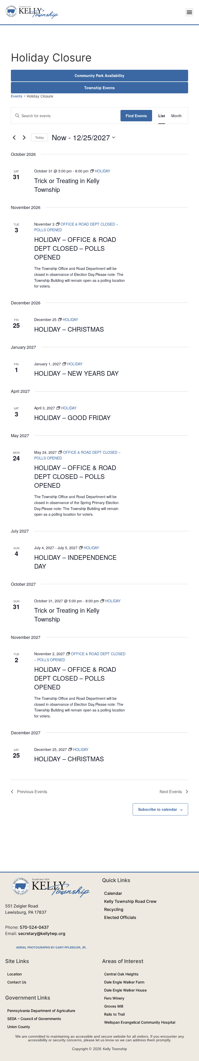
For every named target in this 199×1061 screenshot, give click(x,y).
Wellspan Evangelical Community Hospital (139, 1022)
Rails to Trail (114, 1014)
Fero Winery (114, 998)
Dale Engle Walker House (125, 990)
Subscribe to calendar (157, 809)
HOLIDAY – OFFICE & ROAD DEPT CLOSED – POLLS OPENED (75, 248)
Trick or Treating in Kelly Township (67, 185)
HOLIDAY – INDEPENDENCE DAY (75, 561)
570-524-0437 (34, 927)
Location (14, 974)
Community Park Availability (99, 75)
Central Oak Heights (121, 974)
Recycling (113, 909)
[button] (189, 12)
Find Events (136, 115)
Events (17, 96)
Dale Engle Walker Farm (124, 982)
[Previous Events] (14, 137)
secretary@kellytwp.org (41, 933)
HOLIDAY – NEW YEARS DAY (76, 373)
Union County (18, 1026)
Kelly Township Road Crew (130, 901)
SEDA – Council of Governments (34, 1018)
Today (39, 137)
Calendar (113, 893)
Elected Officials (120, 917)
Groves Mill (113, 1006)
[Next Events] (24, 137)
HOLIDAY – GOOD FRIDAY (72, 417)
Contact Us (16, 982)
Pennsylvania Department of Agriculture (41, 1010)
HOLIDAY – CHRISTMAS (69, 328)
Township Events (99, 87)
